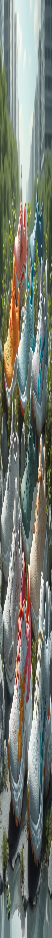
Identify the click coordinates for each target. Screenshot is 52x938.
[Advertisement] (26, 175)
